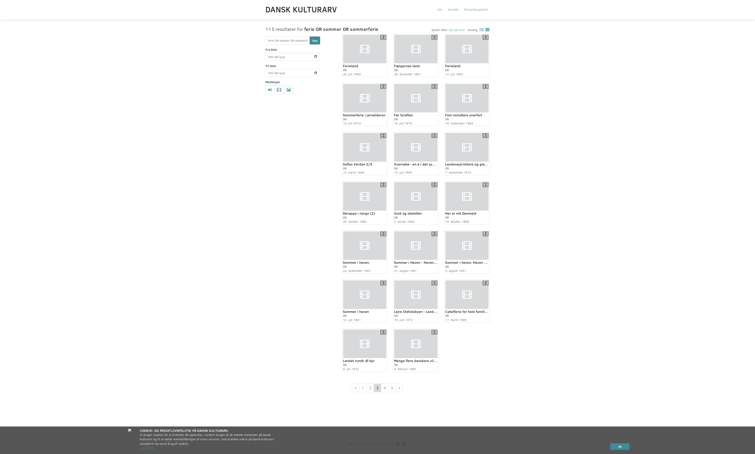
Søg (315, 40)
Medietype (272, 82)
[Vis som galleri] (487, 29)
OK (620, 446)
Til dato (270, 66)
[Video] (279, 89)
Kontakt (453, 9)
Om (440, 9)
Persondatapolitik (476, 9)
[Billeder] (289, 89)
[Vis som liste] (481, 29)
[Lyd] (269, 89)
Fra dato (271, 49)
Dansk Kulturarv (301, 9)
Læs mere (147, 448)
